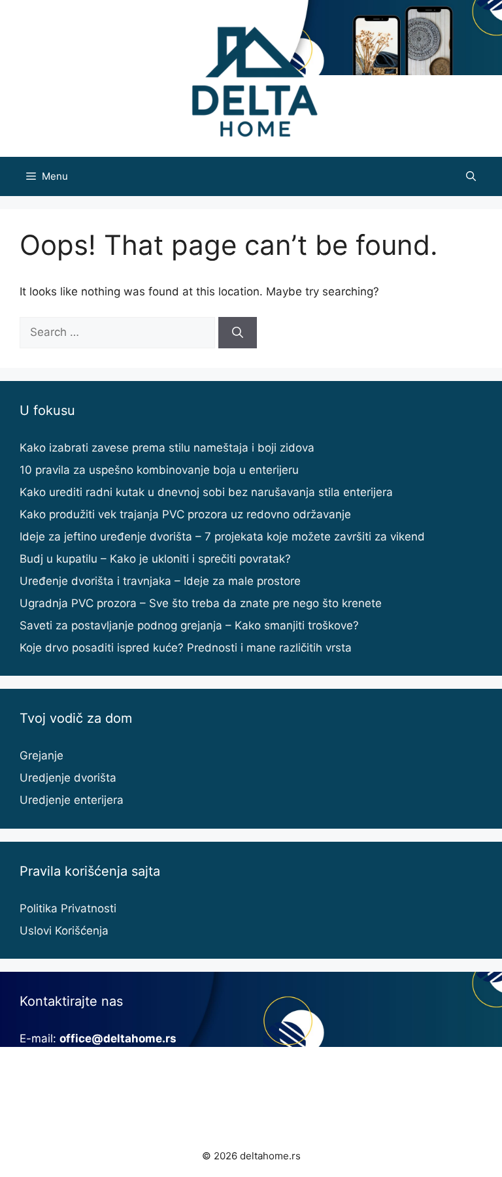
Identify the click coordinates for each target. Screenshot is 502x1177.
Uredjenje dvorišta (68, 777)
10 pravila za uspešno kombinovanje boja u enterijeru (159, 469)
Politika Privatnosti (68, 908)
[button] (471, 176)
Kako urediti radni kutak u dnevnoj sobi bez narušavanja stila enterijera (206, 492)
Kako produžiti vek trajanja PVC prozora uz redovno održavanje (185, 514)
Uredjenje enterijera (72, 799)
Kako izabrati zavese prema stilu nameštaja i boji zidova (167, 447)
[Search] (237, 332)
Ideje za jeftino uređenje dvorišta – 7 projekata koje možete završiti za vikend (222, 536)
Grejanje (41, 755)
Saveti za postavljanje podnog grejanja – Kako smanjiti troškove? (189, 625)
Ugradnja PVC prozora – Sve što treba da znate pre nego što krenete (201, 603)
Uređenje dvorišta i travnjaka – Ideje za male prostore (160, 581)
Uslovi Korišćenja (64, 930)
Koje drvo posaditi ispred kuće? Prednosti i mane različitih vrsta (186, 647)
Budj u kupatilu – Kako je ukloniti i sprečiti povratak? (155, 558)
